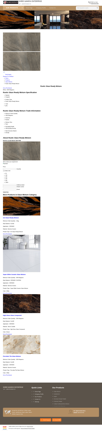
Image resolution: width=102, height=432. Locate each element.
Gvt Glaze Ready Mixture (11, 218)
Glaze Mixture (8, 81)
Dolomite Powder (58, 401)
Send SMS (58, 420)
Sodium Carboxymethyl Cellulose (61, 404)
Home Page (29, 8)
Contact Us (52, 8)
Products (7, 80)
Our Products (12, 8)
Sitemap (37, 401)
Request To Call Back (8, 76)
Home (6, 78)
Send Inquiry (8, 74)
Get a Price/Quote (7, 88)
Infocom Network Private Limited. (28, 428)
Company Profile (41, 8)
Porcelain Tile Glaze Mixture (12, 356)
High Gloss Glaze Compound (12, 315)
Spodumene (57, 394)
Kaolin (55, 396)
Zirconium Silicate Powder (60, 399)
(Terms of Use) (30, 426)
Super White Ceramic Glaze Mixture (14, 274)
